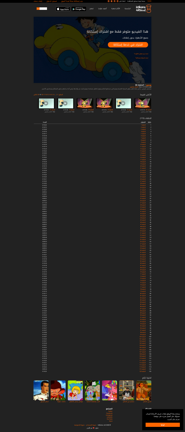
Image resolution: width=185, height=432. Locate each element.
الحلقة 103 (142, 343)
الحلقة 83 (143, 300)
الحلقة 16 (143, 157)
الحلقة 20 (143, 166)
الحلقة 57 (143, 244)
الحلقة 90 (143, 315)
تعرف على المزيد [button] (173, 419)
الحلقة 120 (142, 371)
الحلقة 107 (142, 352)
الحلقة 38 (143, 205)
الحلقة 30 (143, 187)
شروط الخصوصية (79, 425)
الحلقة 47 (143, 224)
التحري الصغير (147, 401)
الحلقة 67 (143, 265)
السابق (61, 94)
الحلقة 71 (143, 274)
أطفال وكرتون (133, 87)
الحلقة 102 (142, 341)
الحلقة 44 (143, 218)
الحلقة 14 (143, 153)
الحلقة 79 (110, 109)
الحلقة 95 (143, 326)
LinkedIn (110, 417)
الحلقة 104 (142, 345)
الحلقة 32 (143, 192)
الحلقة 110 (142, 358)
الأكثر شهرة (115, 8)
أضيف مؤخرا (102, 8)
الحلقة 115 (142, 369)
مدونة (111, 421)
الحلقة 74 (71, 109)
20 (38, 94)
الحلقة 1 (143, 125)
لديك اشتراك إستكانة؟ (141, 58)
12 (53, 94)
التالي (35, 94)
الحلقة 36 (143, 200)
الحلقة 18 (143, 161)
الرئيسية (128, 8)
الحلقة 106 (142, 349)
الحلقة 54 (143, 237)
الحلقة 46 (143, 222)
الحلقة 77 (143, 287)
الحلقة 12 (143, 148)
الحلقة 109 (142, 356)
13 (51, 94)
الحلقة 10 (143, 144)
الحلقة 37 (143, 202)
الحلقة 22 (143, 170)
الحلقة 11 (143, 146)
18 (42, 94)
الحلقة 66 (143, 263)
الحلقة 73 (129, 109)
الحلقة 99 (143, 334)
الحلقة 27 (143, 181)
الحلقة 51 (143, 233)
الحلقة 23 (143, 172)
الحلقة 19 (143, 164)
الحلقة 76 (143, 284)
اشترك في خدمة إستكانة (128, 44)
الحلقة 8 (143, 140)
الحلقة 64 (143, 259)
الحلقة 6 (143, 135)
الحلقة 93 (143, 321)
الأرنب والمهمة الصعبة (93, 401)
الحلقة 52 (143, 235)
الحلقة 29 (143, 185)
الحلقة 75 (52, 109)
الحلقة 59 (143, 248)
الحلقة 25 (143, 176)
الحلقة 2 (143, 127)
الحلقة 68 (143, 267)
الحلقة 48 (143, 226)
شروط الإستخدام (91, 425)
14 (50, 94)
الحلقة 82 (143, 298)
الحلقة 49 (143, 228)
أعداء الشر (114, 401)
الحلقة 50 (143, 230)
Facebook (109, 413)
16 (46, 94)
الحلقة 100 (142, 336)
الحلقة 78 (91, 109)
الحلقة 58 (143, 246)
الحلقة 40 (143, 209)
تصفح (92, 8)
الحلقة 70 (143, 272)
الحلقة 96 (143, 328)
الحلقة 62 (143, 254)
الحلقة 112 (142, 362)
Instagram (109, 415)
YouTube (110, 419)
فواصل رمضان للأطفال (76, 401)
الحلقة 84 (143, 302)
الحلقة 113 (142, 364)
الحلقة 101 (142, 339)
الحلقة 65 (143, 261)
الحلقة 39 (143, 207)
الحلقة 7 (143, 138)
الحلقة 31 (143, 190)
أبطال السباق (44, 401)
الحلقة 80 (148, 109)
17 (44, 94)
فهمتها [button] (163, 425)
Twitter (110, 411)
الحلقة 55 (143, 239)
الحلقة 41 (143, 211)
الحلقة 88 (143, 310)
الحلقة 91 (143, 317)
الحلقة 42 (143, 213)
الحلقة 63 (143, 256)
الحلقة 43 (143, 215)
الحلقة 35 (143, 198)
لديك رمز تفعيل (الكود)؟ (141, 53)
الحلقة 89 (143, 313)
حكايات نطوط (61, 401)
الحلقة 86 (143, 306)
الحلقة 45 (143, 220)
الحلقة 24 (143, 174)
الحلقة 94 (143, 323)
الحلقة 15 (143, 155)
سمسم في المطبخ (128, 401)
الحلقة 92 (143, 319)
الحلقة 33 (143, 194)
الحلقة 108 (142, 354)
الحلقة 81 (143, 295)
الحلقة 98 (143, 332)
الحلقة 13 (143, 151)
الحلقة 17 (143, 159)
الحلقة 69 (143, 269)
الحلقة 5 (143, 133)
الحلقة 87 (143, 308)
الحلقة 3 (143, 129)
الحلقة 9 (143, 142)
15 (48, 94)
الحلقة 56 (143, 241)
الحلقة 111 (142, 360)
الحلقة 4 (143, 131)
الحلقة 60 (143, 250)
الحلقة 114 (142, 367)
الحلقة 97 (143, 330)
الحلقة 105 (142, 347)
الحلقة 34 (143, 196)
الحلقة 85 (143, 304)
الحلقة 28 (143, 183)
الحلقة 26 (143, 179)
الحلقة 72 (143, 276)
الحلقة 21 (143, 168)
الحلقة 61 (143, 252)
